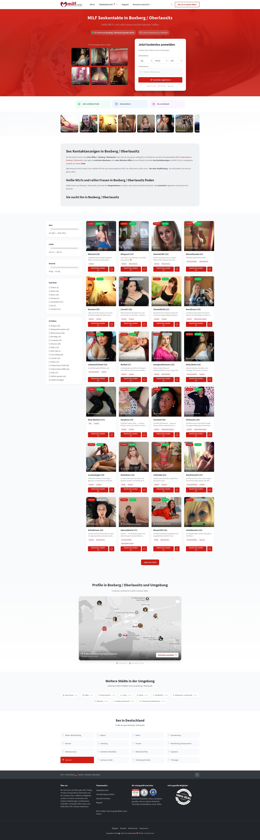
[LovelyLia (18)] (145, 609)
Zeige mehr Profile (150, 562)
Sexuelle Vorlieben (103, 798)
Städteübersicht (102, 790)
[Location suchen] (171, 4)
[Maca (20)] (125, 635)
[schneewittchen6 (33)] (114, 619)
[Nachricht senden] (111, 269)
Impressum (143, 828)
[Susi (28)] (155, 616)
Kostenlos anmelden (166, 655)
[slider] (50, 229)
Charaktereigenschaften (105, 794)
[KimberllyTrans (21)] (160, 638)
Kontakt (123, 828)
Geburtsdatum (143, 56)
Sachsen (81, 775)
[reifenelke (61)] (140, 625)
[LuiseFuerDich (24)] (99, 603)
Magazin (125, 4)
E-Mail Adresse (143, 66)
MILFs (92, 4)
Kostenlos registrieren (162, 80)
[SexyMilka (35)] (104, 628)
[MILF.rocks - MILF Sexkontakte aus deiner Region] (71, 4)
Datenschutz (133, 828)
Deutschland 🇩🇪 (71, 775)
